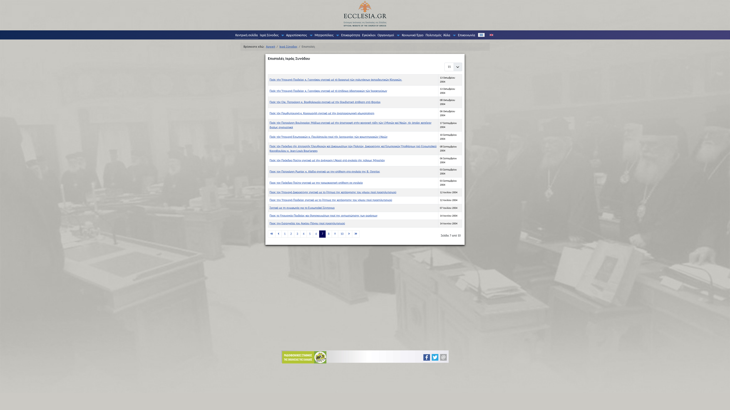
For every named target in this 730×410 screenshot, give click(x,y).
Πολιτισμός (433, 35)
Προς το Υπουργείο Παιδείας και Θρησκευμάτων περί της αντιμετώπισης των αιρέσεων (323, 215)
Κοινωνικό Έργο (413, 35)
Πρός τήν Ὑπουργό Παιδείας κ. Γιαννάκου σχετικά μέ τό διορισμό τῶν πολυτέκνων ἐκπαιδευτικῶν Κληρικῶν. (336, 79)
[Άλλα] (453, 35)
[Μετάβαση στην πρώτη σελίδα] (271, 234)
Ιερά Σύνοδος (269, 35)
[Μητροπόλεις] (337, 35)
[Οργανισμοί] (397, 35)
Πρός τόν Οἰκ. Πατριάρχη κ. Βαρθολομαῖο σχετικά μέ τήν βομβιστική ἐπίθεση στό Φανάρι (325, 102)
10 (342, 234)
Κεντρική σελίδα (246, 35)
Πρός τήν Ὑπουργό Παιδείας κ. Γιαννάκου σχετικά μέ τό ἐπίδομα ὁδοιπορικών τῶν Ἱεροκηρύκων (328, 91)
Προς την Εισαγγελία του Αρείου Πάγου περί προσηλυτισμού (307, 223)
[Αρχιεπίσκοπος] (310, 35)
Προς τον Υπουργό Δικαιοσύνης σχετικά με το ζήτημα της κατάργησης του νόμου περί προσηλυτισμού (333, 192)
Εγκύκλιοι (369, 35)
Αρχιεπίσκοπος (296, 35)
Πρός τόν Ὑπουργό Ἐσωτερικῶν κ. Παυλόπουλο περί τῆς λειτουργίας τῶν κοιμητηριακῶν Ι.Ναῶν (328, 137)
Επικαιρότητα (350, 35)
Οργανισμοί (386, 35)
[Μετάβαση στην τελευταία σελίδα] (356, 234)
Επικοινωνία (466, 35)
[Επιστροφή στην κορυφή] (724, 404)
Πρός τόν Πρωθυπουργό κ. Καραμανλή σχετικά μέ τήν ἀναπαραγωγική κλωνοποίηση (322, 113)
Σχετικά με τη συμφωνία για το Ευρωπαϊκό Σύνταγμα (302, 208)
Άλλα (446, 35)
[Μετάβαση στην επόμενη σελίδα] (349, 234)
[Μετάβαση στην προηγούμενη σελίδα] (278, 234)
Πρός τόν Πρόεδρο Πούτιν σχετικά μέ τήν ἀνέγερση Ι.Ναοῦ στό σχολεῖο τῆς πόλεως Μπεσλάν (327, 160)
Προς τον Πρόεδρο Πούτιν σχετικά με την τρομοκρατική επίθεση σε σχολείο (316, 182)
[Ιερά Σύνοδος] (282, 35)
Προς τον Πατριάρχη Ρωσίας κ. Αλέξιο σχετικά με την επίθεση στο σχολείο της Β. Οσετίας (325, 171)
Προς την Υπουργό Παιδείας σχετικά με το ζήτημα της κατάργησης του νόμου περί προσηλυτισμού (331, 200)
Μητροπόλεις (324, 35)
